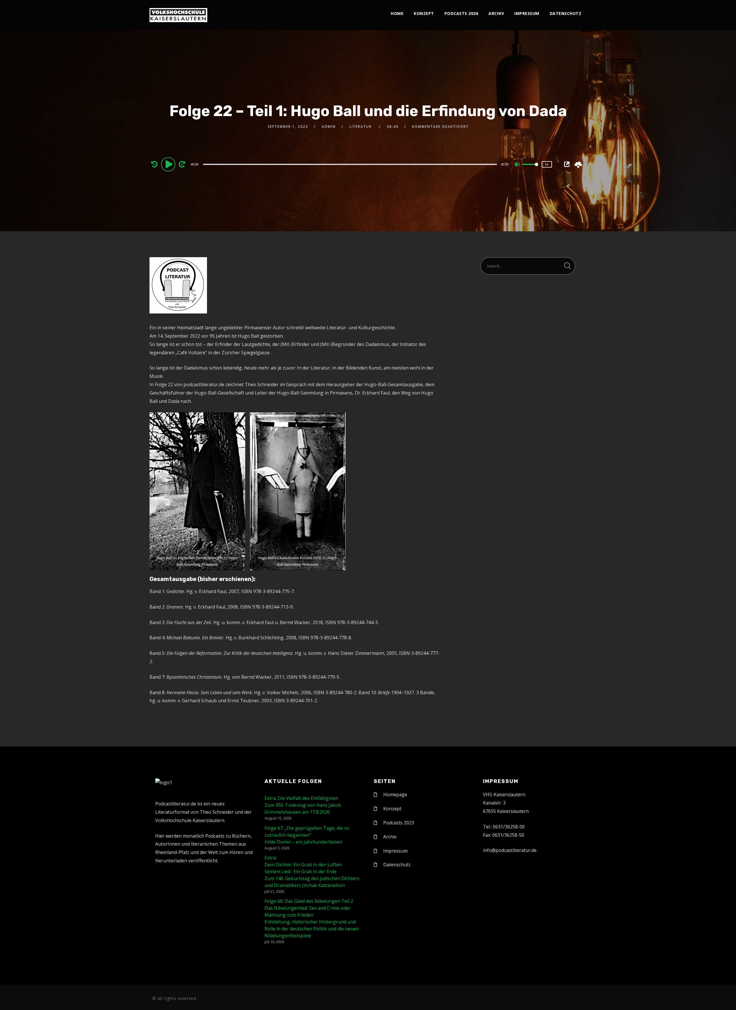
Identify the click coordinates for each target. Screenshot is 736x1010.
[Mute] (517, 165)
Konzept (424, 13)
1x (547, 164)
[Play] (169, 164)
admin (329, 126)
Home (397, 13)
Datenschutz (566, 13)
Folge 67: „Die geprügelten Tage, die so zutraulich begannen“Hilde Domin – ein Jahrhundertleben (306, 835)
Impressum (526, 13)
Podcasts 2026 (461, 13)
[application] (350, 164)
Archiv (496, 13)
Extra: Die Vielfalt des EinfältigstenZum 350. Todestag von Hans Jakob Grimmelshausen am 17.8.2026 (302, 805)
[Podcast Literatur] (178, 15)
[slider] (530, 169)
